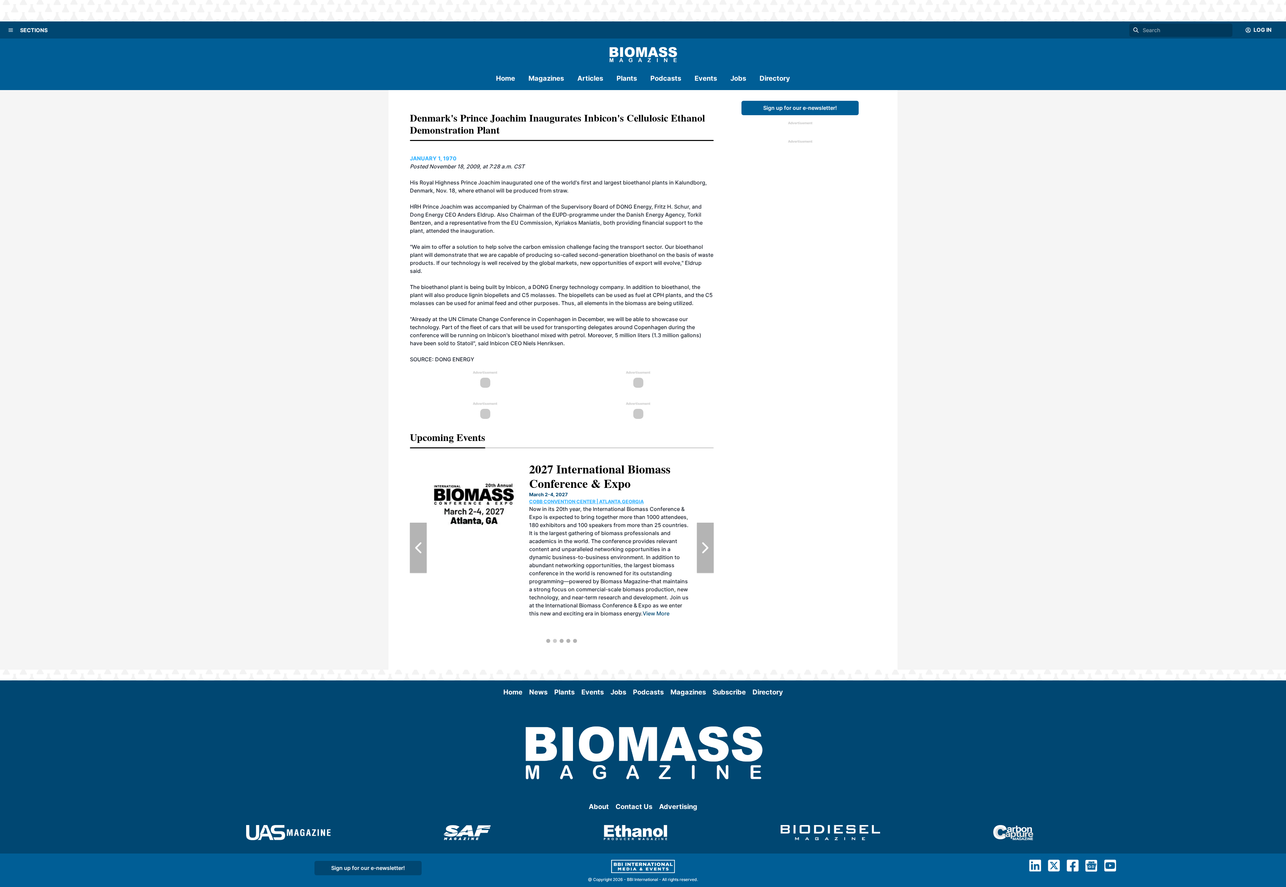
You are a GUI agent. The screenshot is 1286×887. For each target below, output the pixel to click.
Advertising (678, 807)
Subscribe (729, 692)
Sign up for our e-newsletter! (800, 107)
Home (505, 78)
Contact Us (634, 807)
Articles (590, 78)
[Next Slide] (705, 548)
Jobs (738, 78)
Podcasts (665, 78)
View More (440, 613)
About (599, 807)
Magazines (546, 78)
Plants (627, 78)
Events (706, 78)
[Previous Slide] (418, 548)
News (538, 692)
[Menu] (10, 30)
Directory (775, 78)
